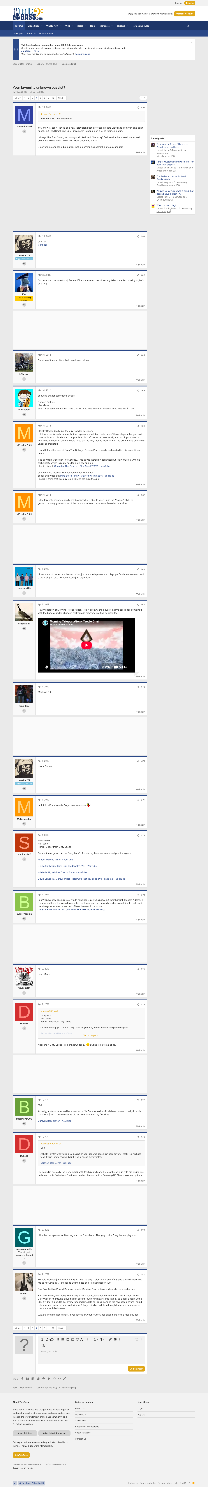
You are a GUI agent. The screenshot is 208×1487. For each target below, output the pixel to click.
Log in (36, 51)
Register (141, 1414)
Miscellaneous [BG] (166, 156)
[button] (42, 25)
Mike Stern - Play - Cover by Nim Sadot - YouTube (87, 475)
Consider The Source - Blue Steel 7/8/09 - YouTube (82, 466)
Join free (25, 51)
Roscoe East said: (49, 114)
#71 (143, 761)
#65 (143, 390)
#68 (143, 569)
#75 (143, 969)
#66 (143, 426)
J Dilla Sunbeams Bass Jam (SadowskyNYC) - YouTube (67, 866)
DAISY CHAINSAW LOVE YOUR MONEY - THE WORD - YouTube (71, 909)
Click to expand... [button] (91, 1035)
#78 (143, 1137)
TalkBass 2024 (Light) (32, 1483)
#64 (143, 355)
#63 (143, 275)
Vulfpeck (42, 244)
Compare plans (82, 54)
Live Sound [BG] (165, 199)
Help (176, 1483)
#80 (143, 1274)
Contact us (80, 1438)
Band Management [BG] (168, 185)
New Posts (80, 1414)
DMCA (183, 1483)
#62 (143, 236)
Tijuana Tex (21, 92)
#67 (143, 495)
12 (53, 97)
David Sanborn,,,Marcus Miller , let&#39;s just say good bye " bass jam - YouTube (81, 878)
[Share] (138, 107)
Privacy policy (165, 1483)
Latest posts (157, 138)
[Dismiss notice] (191, 43)
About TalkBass (82, 1432)
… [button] (48, 97)
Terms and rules (148, 1483)
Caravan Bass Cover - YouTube (54, 1120)
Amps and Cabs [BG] (167, 170)
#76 (143, 1004)
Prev (18, 98)
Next (60, 98)
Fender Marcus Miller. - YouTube (55, 859)
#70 (143, 687)
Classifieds (80, 1420)
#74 (143, 895)
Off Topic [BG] (164, 211)
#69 (143, 604)
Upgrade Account (184, 13)
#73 (143, 835)
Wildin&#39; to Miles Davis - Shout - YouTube (62, 872)
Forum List (80, 1408)
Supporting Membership (87, 1426)
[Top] (189, 1483)
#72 (143, 800)
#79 (143, 1230)
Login (140, 1408)
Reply (142, 152)
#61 (143, 107)
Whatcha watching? (166, 205)
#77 (143, 1099)
